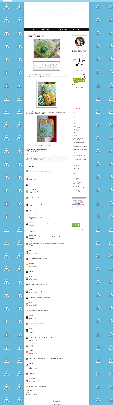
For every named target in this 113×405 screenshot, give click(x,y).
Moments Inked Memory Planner (78, 187)
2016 (73, 120)
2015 (73, 121)
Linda (30, 276)
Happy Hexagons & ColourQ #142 (79, 142)
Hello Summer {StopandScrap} (78, 153)
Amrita (30, 315)
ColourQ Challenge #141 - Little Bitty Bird (80, 149)
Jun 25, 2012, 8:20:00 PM (33, 279)
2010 (73, 173)
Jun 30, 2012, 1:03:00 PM (33, 375)
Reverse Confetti (75, 191)
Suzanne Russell (31, 235)
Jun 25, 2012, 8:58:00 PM (33, 292)
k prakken (30, 263)
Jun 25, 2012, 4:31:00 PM (33, 253)
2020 (73, 114)
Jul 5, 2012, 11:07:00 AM (33, 388)
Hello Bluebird (75, 183)
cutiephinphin (31, 343)
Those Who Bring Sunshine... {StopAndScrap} (78, 140)
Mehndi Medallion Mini (47, 111)
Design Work (45, 29)
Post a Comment (30, 390)
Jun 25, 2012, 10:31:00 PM (33, 325)
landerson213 (31, 209)
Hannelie (30, 363)
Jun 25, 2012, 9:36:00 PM (33, 299)
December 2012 (76, 127)
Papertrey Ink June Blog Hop (78, 138)
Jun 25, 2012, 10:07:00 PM (33, 312)
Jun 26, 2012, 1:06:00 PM (33, 353)
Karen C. (30, 309)
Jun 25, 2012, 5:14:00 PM (33, 259)
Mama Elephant (75, 186)
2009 (73, 175)
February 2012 (76, 168)
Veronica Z (30, 183)
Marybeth (30, 196)
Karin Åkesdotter (32, 241)
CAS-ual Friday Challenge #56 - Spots (80, 155)
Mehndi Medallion (33, 159)
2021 (73, 112)
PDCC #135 (75, 152)
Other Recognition (61, 29)
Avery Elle (74, 179)
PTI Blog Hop (48, 159)
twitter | (35, 157)
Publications (77, 29)
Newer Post (28, 392)
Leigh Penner (31, 222)
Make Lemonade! (76, 150)
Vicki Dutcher (31, 322)
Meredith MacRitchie (32, 336)
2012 (73, 126)
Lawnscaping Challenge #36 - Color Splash (80, 146)
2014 (73, 123)
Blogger (58, 401)
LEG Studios (31, 385)
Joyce (30, 328)
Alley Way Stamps (75, 178)
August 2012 (76, 133)
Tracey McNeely (31, 189)
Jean (29, 289)
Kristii (30, 356)
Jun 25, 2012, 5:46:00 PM (33, 266)
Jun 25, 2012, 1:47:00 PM (33, 212)
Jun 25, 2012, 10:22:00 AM (33, 192)
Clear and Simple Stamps (76, 182)
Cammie (30, 296)
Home (33, 29)
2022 (73, 111)
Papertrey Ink (41, 159)
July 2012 (75, 135)
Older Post (65, 392)
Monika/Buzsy (31, 378)
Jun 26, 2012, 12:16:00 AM (33, 340)
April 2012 (75, 165)
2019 (73, 115)
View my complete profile (79, 55)
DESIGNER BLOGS (60, 404)
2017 (73, 118)
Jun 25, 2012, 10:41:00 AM (33, 205)
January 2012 (76, 170)
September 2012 (76, 132)
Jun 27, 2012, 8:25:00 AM (33, 359)
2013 (73, 124)
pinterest (39, 157)
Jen (29, 250)
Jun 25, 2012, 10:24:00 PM (33, 318)
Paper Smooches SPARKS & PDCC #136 (80, 147)
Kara (29, 302)
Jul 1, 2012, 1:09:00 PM (32, 381)
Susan (30, 372)
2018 (73, 117)
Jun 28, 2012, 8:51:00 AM (33, 368)
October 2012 (76, 130)
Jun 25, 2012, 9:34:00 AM (33, 173)
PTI (44, 159)
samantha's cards (32, 270)
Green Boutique (47, 112)
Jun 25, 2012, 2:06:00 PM (33, 225)
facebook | (31, 157)
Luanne (30, 202)
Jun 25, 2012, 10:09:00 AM (33, 179)
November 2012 (76, 129)
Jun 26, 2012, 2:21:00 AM (33, 346)
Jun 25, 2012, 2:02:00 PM (33, 218)
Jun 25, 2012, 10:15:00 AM (33, 186)
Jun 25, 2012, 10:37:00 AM (33, 199)
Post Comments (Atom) (33, 394)
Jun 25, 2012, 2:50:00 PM (33, 238)
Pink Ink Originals (56, 13)
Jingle (30, 350)
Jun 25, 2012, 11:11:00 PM (33, 332)
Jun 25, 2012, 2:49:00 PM (33, 231)
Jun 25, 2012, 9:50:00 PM (33, 305)
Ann (29, 176)
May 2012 (75, 163)
